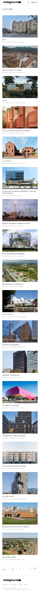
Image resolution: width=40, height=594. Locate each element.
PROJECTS (5, 584)
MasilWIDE (13, 588)
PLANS (21, 584)
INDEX (26, 584)
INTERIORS (13, 584)
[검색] (28, 2)
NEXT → (35, 569)
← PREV (4, 569)
